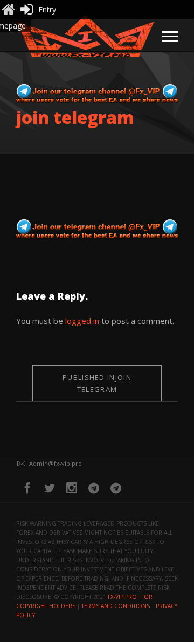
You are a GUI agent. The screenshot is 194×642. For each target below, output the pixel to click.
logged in (82, 320)
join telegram (97, 383)
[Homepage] (8, 9)
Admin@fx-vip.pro (55, 463)
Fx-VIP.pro (122, 596)
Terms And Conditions (115, 606)
